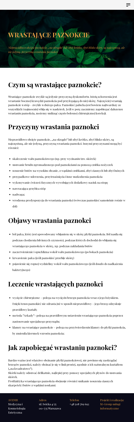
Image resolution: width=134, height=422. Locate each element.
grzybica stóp (37, 188)
